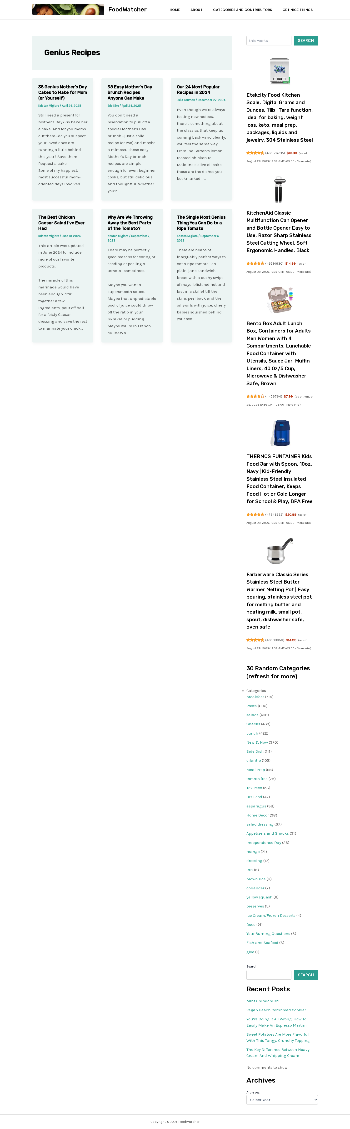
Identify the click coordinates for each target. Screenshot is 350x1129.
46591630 (274, 263)
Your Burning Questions (268, 933)
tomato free (257, 778)
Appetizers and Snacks (267, 833)
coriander (255, 888)
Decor (251, 924)
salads (252, 714)
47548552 (274, 514)
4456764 (273, 396)
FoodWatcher (127, 9)
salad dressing (260, 824)
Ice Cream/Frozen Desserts (270, 915)
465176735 (275, 153)
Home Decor (257, 815)
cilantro (253, 760)
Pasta (251, 705)
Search (306, 40)
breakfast (255, 696)
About (196, 9)
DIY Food (254, 796)
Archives (253, 1092)
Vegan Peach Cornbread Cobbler (276, 1010)
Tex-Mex (254, 787)
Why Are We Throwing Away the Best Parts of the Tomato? (130, 223)
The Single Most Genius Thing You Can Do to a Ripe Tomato (201, 223)
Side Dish (255, 751)
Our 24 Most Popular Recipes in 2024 (198, 89)
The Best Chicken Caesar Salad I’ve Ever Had (61, 223)
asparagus (256, 806)
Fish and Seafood (262, 942)
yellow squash (259, 897)
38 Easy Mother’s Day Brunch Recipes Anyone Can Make (130, 92)
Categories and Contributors (242, 9)
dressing (254, 860)
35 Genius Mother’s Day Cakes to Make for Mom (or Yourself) (62, 92)
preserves (255, 906)
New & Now (257, 742)
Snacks (253, 723)
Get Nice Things (298, 9)
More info (303, 161)
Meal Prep (255, 769)
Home (175, 9)
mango (253, 851)
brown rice (256, 879)
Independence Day (263, 842)
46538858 (274, 640)
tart (249, 869)
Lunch (252, 733)
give (250, 951)
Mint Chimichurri (262, 1000)
